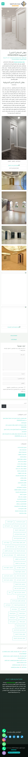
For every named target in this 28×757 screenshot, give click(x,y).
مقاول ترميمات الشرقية (20, 634)
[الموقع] (14, 383)
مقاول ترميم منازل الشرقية (20, 510)
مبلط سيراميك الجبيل (21, 499)
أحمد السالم (23, 656)
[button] (14, 85)
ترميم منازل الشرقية (21, 551)
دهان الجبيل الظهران (22, 473)
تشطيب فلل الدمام (22, 461)
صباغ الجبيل (8, 605)
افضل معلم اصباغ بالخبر (20, 534)
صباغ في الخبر (13, 621)
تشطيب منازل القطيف (21, 466)
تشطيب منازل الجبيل (21, 463)
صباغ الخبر (23, 609)
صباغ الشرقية (22, 613)
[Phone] (22, 736)
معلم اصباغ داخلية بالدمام (19, 630)
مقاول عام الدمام (22, 513)
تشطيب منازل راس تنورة (21, 468)
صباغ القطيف (12, 617)
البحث (25, 403)
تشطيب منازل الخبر (21, 580)
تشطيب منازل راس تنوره (19, 592)
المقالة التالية (14, 339)
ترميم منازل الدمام (22, 452)
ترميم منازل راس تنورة (8, 555)
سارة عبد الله (23, 660)
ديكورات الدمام (22, 596)
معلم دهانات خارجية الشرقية (20, 506)
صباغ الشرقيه (13, 613)
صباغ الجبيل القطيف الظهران (20, 489)
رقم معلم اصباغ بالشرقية (19, 605)
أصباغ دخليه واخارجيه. (20, 521)
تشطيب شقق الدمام (21, 459)
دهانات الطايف (23, 478)
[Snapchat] (10, 736)
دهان (10, 592)
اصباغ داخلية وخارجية (22, 447)
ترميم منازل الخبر (22, 449)
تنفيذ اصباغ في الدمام (21, 470)
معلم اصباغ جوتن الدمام (21, 501)
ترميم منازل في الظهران (20, 559)
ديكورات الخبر (23, 485)
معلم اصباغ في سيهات (21, 503)
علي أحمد (24, 664)
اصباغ (24, 526)
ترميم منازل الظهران (22, 454)
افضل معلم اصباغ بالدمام (19, 538)
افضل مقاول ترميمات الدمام (19, 542)
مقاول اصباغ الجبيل (22, 508)
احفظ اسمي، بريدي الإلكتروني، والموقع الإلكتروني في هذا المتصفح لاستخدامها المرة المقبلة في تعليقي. (14, 389)
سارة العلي (24, 651)
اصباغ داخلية (7, 526)
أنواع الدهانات (9, 521)
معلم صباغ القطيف (16, 664)
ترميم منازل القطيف (21, 555)
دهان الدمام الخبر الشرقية (15, 57)
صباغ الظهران (22, 617)
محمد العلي (23, 667)
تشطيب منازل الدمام (8, 580)
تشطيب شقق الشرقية (20, 571)
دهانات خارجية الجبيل (22, 482)
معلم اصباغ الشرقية (20, 625)
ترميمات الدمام (23, 456)
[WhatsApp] (14, 736)
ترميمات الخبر (6, 542)
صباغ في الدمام (23, 494)
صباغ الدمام (23, 422)
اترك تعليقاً (24, 57)
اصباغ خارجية (16, 526)
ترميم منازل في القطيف (20, 563)
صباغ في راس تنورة (22, 496)
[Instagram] (18, 736)
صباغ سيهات (22, 621)
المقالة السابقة (14, 335)
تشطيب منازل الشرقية (20, 584)
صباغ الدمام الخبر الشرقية (21, 492)
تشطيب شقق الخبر (21, 567)
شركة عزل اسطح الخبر (21, 487)
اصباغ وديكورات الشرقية (20, 530)
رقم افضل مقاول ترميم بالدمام (18, 600)
